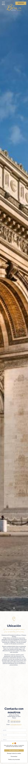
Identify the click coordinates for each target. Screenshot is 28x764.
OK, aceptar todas (14, 750)
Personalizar (14, 756)
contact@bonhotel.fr (16, 724)
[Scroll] (14, 608)
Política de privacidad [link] (14, 759)
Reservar (21, 3)
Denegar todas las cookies (14, 753)
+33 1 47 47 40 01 (15, 720)
